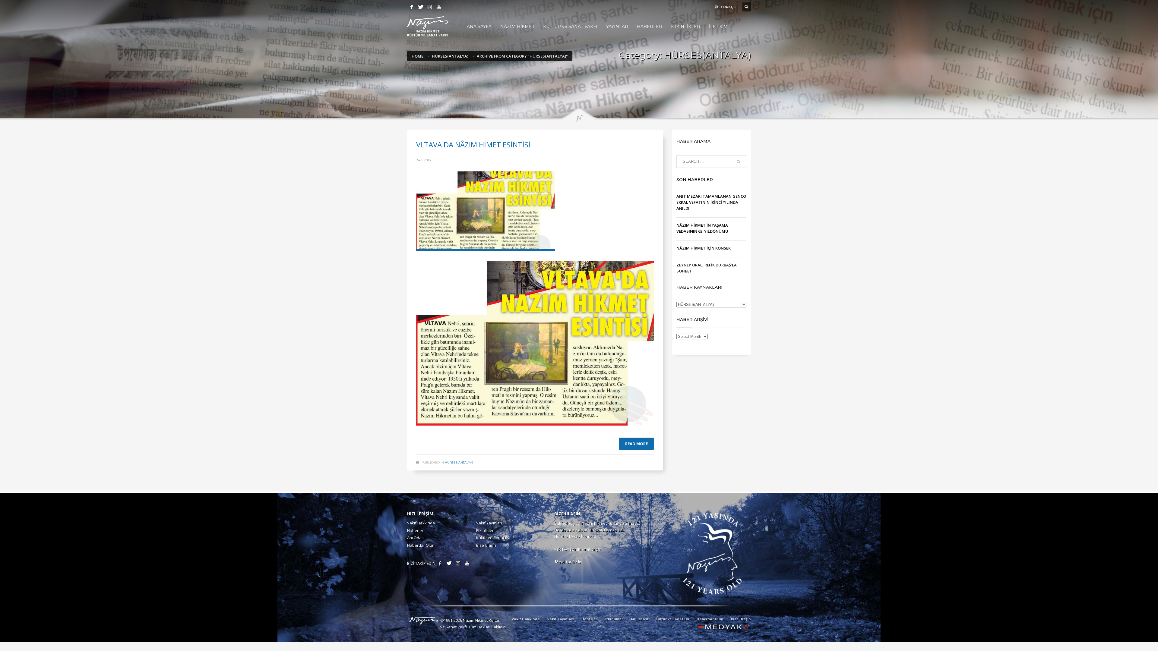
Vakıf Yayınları (489, 523)
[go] (738, 162)
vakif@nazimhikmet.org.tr (577, 549)
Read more (636, 443)
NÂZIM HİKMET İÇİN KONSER (703, 248)
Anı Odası (416, 537)
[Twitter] (420, 6)
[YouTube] (438, 6)
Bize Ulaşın (486, 545)
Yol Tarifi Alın (570, 562)
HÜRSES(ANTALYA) (459, 462)
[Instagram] (429, 6)
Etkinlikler (485, 530)
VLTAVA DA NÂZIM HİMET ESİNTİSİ (473, 144)
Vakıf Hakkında (421, 523)
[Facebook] (411, 6)
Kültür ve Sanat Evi (493, 537)
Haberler (415, 530)
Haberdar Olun (421, 545)
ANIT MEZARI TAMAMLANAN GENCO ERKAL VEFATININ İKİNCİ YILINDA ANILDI (711, 202)
